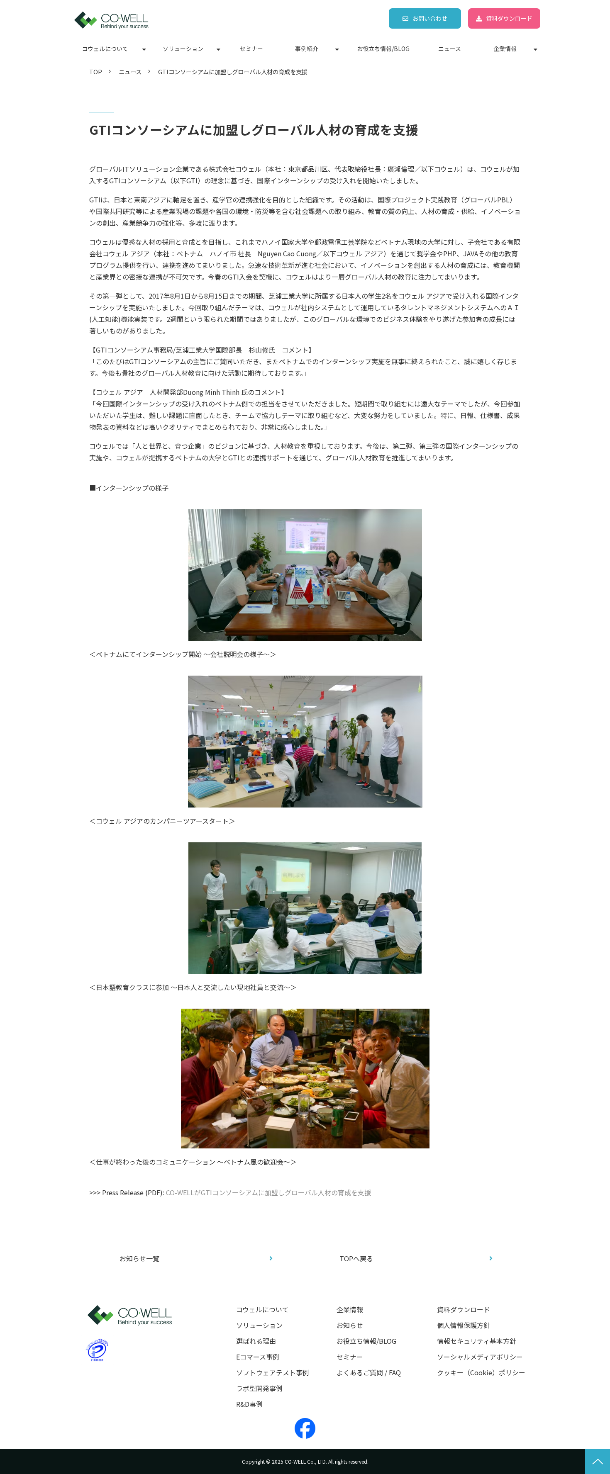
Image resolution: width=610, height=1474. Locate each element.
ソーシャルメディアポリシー (480, 1357)
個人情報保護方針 (463, 1325)
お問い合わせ (429, 18)
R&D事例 (249, 1404)
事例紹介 (306, 48)
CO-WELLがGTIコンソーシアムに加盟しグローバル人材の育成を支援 (268, 1192)
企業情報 (505, 48)
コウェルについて (105, 48)
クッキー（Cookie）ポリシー (481, 1373)
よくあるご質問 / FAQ (369, 1373)
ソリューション (183, 48)
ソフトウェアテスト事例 (272, 1373)
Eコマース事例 (257, 1357)
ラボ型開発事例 (259, 1388)
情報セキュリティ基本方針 (476, 1341)
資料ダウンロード (509, 18)
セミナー (251, 48)
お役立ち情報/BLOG (383, 48)
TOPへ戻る (356, 1258)
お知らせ (350, 1325)
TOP (95, 71)
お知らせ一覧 (139, 1258)
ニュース (449, 48)
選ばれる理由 (256, 1341)
